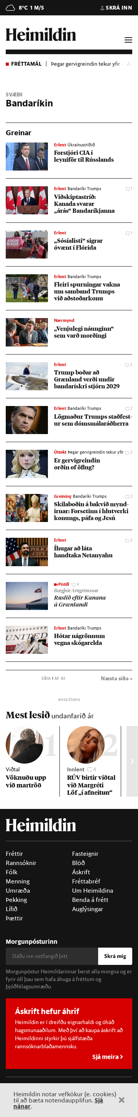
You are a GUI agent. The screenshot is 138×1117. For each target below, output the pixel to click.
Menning (18, 881)
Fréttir (14, 853)
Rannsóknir (21, 863)
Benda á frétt (90, 899)
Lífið (12, 909)
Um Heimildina (92, 890)
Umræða (18, 890)
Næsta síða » (116, 678)
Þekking (16, 899)
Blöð (78, 863)
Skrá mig (115, 956)
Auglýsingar (87, 909)
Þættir (14, 918)
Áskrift (81, 872)
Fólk (11, 872)
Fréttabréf (86, 881)
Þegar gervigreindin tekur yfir (85, 63)
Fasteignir (85, 853)
